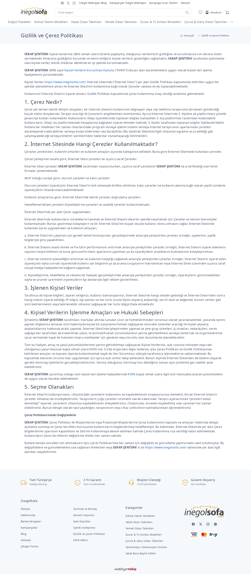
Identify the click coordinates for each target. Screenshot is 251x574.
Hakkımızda (28, 515)
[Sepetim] (226, 12)
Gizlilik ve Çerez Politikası (89, 534)
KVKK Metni (80, 540)
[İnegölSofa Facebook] (62, 3)
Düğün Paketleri (19, 22)
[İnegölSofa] (34, 11)
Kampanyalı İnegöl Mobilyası (128, 3)
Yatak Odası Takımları (86, 22)
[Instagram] (208, 524)
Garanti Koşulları (83, 515)
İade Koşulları (82, 521)
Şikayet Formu (30, 546)
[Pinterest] (215, 524)
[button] (233, 21)
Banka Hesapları (31, 521)
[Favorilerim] (199, 12)
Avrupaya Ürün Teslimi (163, 3)
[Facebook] (193, 524)
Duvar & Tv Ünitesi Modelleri (160, 22)
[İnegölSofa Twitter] (68, 3)
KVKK (131, 374)
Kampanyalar (29, 527)
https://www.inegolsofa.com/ (65, 82)
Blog (23, 534)
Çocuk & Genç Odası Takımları (205, 22)
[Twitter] (201, 524)
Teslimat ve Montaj (85, 509)
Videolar (26, 540)
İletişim (185, 3)
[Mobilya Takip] (125, 569)
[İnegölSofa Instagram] (74, 3)
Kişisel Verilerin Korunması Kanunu (89, 70)
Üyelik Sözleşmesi (84, 527)
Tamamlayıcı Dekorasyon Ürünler (146, 547)
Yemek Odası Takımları (121, 22)
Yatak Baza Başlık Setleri (141, 553)
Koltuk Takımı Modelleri (51, 22)
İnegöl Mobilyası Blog (93, 3)
